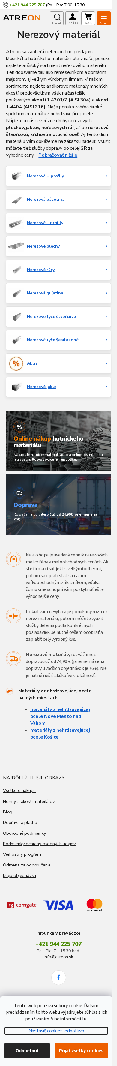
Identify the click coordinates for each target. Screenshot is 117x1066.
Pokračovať (51, 155)
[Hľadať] (57, 18)
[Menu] (104, 18)
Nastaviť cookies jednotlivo (56, 1031)
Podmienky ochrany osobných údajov (39, 844)
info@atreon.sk (58, 957)
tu (84, 1019)
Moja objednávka (19, 875)
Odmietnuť (27, 1050)
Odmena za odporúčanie (27, 865)
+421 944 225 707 (58, 944)
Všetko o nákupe (19, 790)
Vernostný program (22, 854)
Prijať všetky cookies (81, 1050)
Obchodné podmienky (24, 833)
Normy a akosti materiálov (29, 801)
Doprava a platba (20, 822)
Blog (7, 812)
